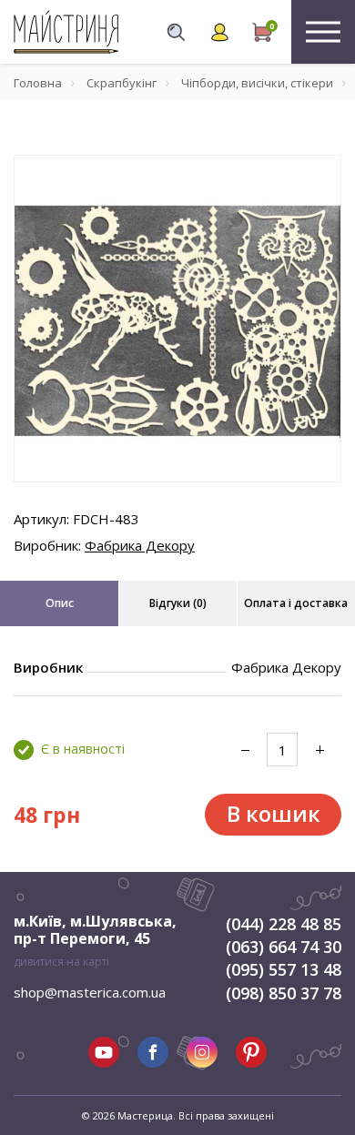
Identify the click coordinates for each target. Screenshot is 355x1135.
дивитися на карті (61, 961)
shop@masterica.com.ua (90, 992)
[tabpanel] (177, 318)
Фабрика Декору (140, 545)
